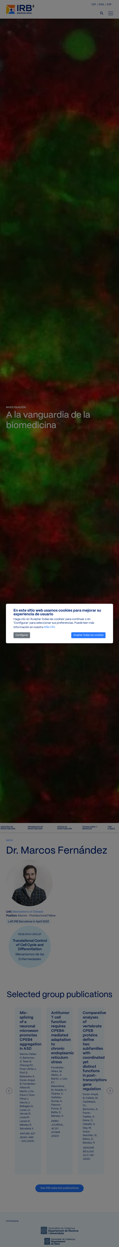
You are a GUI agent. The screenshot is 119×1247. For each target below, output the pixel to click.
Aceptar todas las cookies (88, 635)
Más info (49, 627)
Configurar (21, 635)
